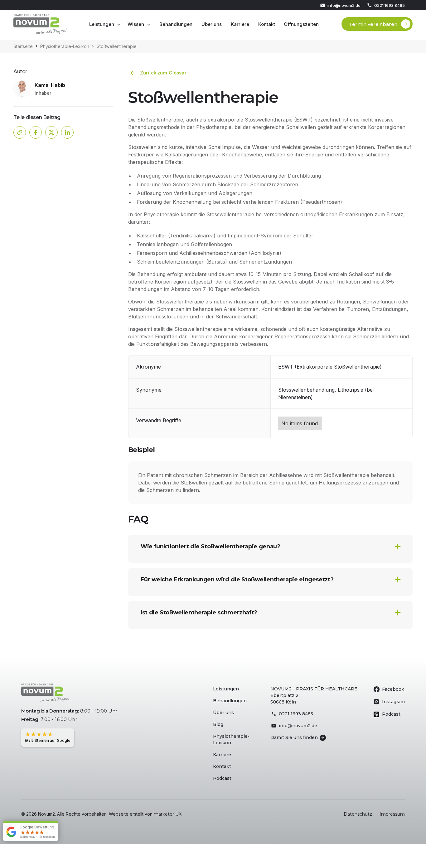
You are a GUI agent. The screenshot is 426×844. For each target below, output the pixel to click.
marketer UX (168, 814)
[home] (40, 24)
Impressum (392, 814)
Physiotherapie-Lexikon (231, 739)
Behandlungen (175, 24)
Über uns (211, 24)
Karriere (240, 24)
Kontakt (266, 24)
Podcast (222, 778)
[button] (105, 24)
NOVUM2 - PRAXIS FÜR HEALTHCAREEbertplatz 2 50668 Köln (313, 695)
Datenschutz (358, 814)
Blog (218, 724)
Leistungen (226, 689)
